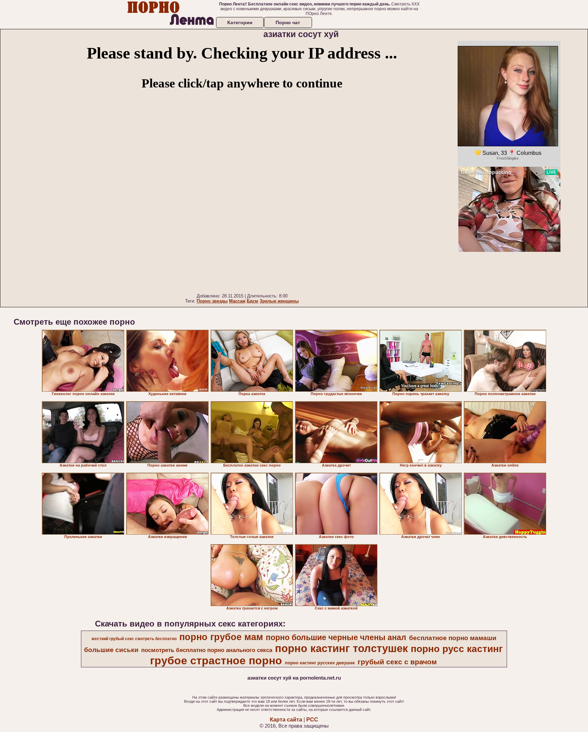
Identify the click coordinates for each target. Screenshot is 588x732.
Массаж (237, 301)
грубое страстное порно (216, 660)
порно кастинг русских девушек (320, 662)
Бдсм (252, 301)
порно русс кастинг (457, 649)
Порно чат (288, 22)
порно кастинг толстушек (341, 648)
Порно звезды (212, 301)
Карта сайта (286, 719)
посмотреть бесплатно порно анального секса (206, 650)
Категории (239, 22)
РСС (312, 719)
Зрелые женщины (279, 301)
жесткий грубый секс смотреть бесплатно (134, 638)
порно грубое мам (221, 637)
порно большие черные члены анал (336, 637)
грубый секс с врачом (397, 662)
